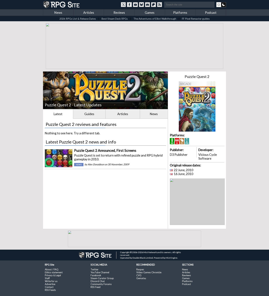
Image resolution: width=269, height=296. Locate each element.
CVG (138, 275)
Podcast (210, 12)
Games (149, 12)
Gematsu (141, 278)
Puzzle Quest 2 (197, 76)
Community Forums (101, 284)
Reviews (119, 12)
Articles (88, 12)
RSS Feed (95, 287)
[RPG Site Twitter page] (123, 4)
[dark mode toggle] (221, 4)
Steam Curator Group (102, 278)
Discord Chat (98, 281)
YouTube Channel (100, 272)
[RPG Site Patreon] (153, 4)
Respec (140, 269)
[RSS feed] (159, 4)
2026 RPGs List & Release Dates (77, 18)
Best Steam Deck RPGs (115, 18)
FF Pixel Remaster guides (196, 18)
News (58, 12)
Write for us (51, 281)
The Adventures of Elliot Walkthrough (154, 18)
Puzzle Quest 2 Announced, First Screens (105, 150)
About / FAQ (51, 269)
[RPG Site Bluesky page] (141, 4)
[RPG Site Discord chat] (147, 4)
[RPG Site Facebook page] (129, 4)
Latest (58, 114)
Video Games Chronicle (148, 272)
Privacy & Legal (53, 275)
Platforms (180, 12)
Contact (49, 287)
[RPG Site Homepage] (62, 4)
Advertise (50, 284)
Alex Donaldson (96, 164)
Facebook (96, 275)
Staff (47, 278)
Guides (89, 114)
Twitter (94, 269)
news (79, 164)
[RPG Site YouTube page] (135, 4)
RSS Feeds (50, 289)
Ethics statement (54, 272)
